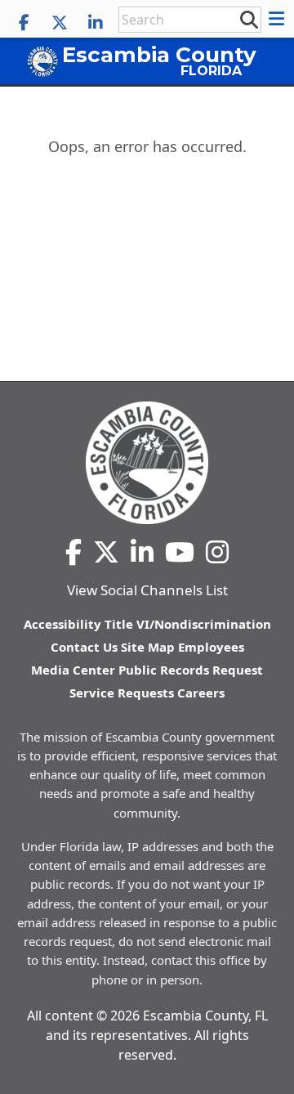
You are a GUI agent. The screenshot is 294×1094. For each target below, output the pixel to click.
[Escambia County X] (60, 23)
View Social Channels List (147, 590)
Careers (201, 692)
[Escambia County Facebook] (24, 23)
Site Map (148, 647)
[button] (278, 19)
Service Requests (121, 692)
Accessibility (62, 624)
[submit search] (248, 19)
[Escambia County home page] (147, 462)
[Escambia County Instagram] (217, 552)
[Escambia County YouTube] (179, 552)
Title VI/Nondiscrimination (188, 624)
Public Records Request (190, 669)
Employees (211, 647)
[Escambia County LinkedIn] (95, 23)
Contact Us (84, 647)
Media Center (73, 669)
